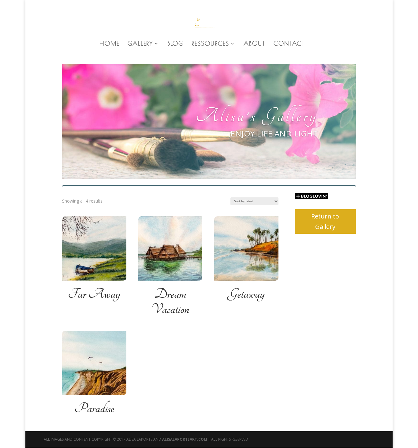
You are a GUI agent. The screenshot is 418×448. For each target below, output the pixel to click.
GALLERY (140, 44)
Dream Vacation (170, 302)
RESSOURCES (210, 44)
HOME (109, 44)
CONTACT (289, 44)
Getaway (246, 294)
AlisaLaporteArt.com (185, 439)
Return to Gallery (325, 221)
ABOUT (254, 44)
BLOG (175, 44)
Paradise (94, 408)
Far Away (94, 294)
